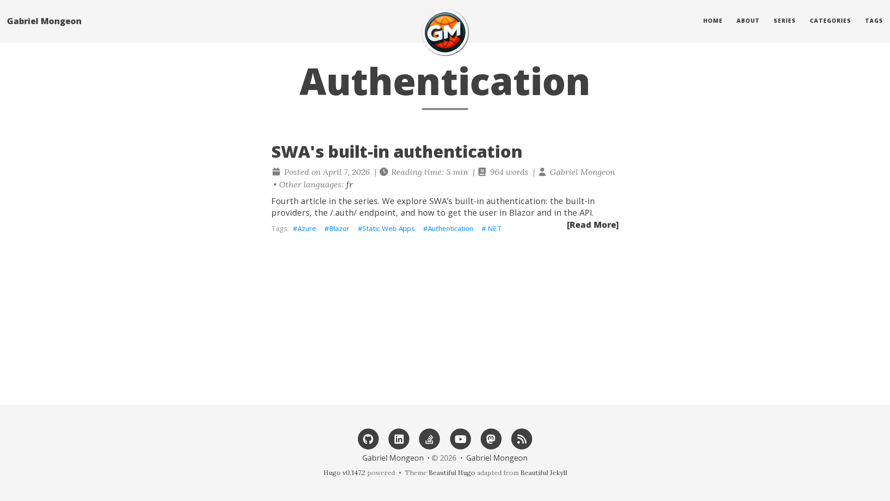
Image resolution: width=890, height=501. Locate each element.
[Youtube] (460, 438)
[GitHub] (368, 438)
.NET (494, 228)
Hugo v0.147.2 (344, 473)
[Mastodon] (491, 438)
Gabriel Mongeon (44, 20)
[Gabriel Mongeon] (445, 32)
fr (349, 184)
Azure (307, 228)
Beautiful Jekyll (544, 473)
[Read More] (593, 224)
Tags (874, 21)
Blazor (339, 228)
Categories (830, 21)
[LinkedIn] (399, 438)
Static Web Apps (388, 228)
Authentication (450, 228)
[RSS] (522, 438)
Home (713, 21)
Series (785, 21)
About (748, 21)
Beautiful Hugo (452, 473)
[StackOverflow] (430, 438)
